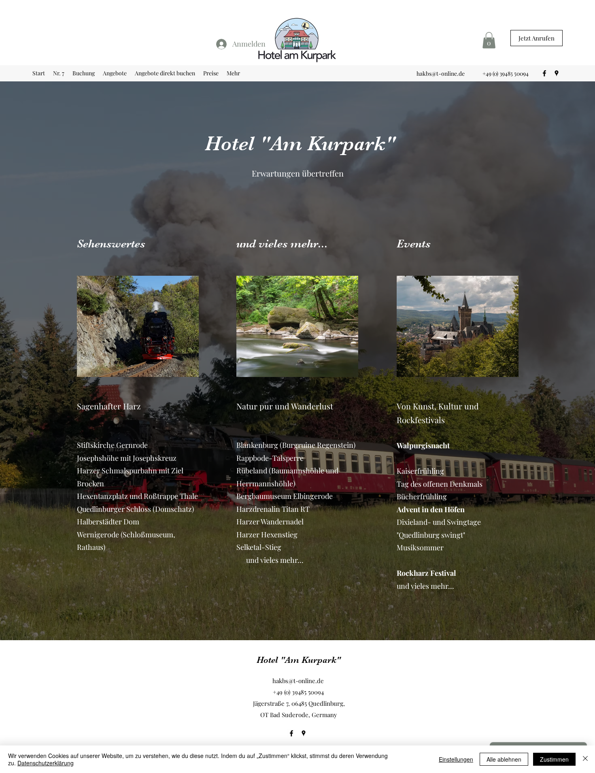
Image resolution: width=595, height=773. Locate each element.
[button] (489, 40)
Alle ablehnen (504, 759)
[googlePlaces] (556, 73)
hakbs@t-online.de (440, 73)
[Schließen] (585, 759)
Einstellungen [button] (456, 759)
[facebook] (544, 73)
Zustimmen (554, 759)
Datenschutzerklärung (45, 763)
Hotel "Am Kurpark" (299, 660)
